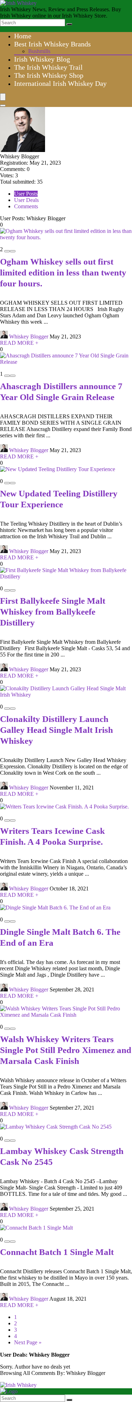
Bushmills (39, 51)
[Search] (69, 24)
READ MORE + (19, 343)
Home (22, 36)
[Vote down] (7, 251)
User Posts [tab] (26, 194)
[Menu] (3, 97)
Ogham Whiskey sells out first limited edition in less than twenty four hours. (63, 272)
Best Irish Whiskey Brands (52, 44)
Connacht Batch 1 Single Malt (57, 1252)
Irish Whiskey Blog (42, 59)
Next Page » (28, 1342)
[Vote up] (12, 251)
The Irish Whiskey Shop (48, 75)
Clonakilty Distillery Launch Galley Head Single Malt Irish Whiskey (56, 730)
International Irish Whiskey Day (60, 83)
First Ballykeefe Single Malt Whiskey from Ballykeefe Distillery (52, 611)
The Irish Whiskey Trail (48, 67)
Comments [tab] (26, 206)
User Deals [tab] (26, 200)
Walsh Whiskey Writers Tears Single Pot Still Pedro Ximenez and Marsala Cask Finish (65, 1050)
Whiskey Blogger (29, 337)
